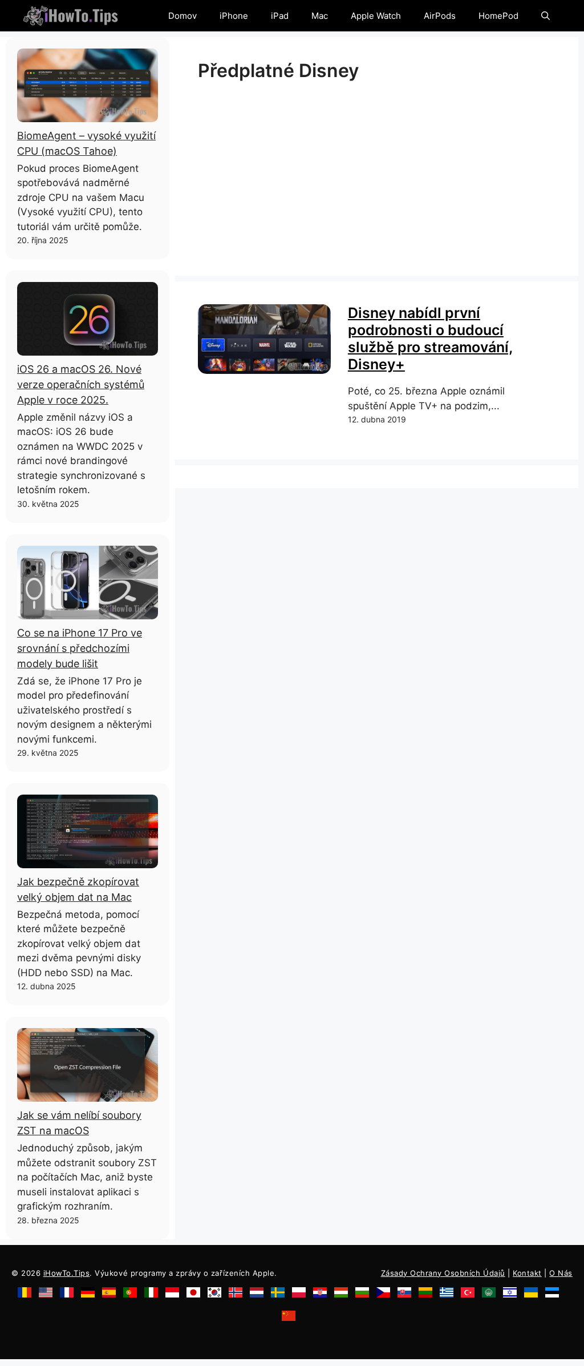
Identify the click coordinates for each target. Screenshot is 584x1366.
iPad (280, 15)
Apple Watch (376, 15)
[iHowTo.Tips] (70, 15)
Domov (182, 15)
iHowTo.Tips (66, 1273)
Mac (319, 15)
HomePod (498, 15)
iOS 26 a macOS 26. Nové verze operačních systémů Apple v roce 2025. (80, 384)
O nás (561, 1273)
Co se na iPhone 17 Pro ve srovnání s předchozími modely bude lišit (79, 648)
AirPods (440, 15)
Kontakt (527, 1273)
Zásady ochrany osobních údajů (443, 1273)
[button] (545, 15)
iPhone (234, 15)
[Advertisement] (376, 173)
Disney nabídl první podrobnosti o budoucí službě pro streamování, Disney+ (430, 338)
